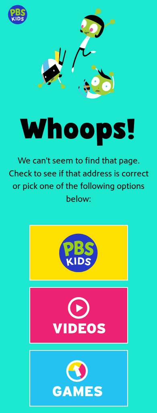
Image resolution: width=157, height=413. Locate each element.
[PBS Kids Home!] (78, 253)
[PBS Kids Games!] (78, 378)
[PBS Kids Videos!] (78, 315)
